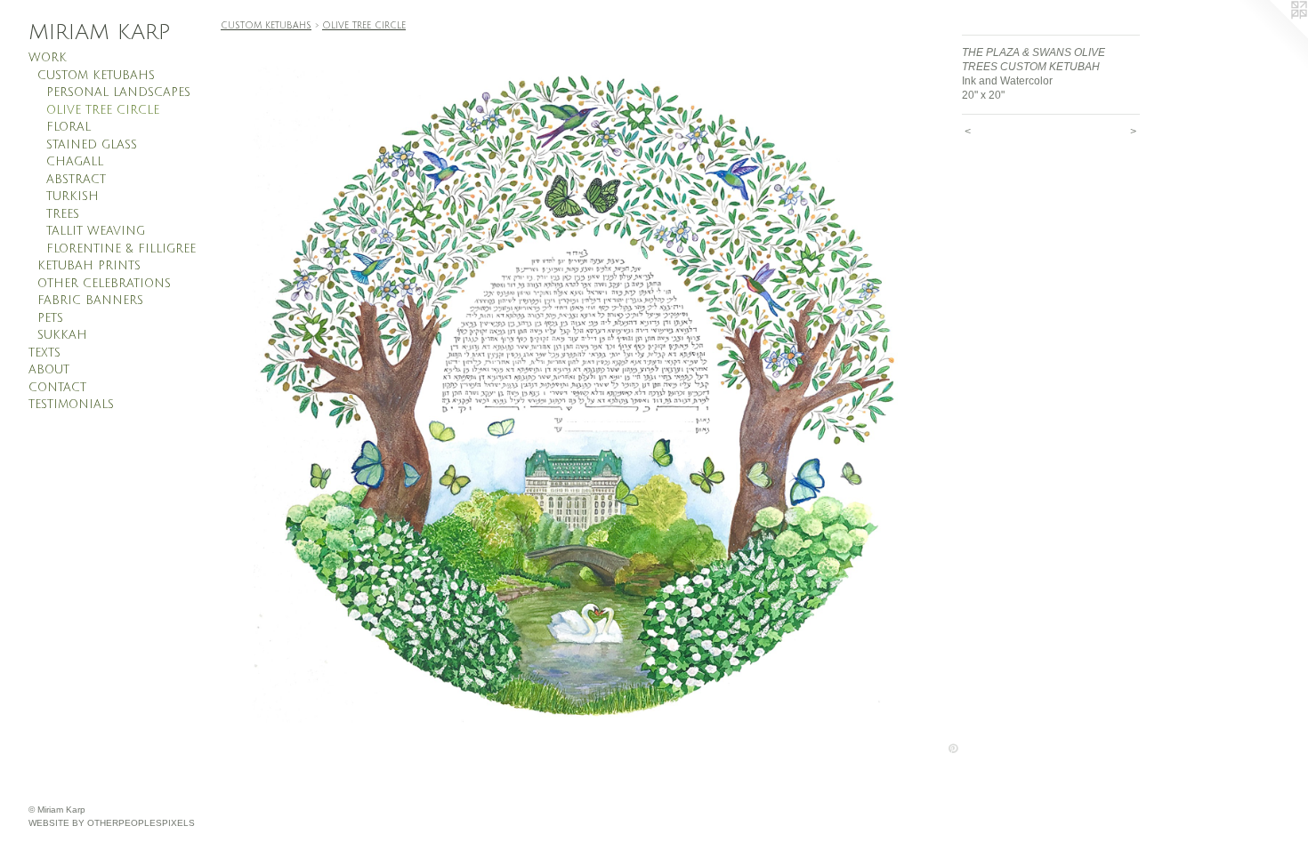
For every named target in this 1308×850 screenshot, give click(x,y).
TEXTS (44, 353)
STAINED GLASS (91, 145)
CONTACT (57, 387)
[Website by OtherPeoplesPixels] (1272, 35)
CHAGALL (74, 162)
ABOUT (48, 370)
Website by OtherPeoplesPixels (111, 823)
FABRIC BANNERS (90, 300)
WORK (47, 58)
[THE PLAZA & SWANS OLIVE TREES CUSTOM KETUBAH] (582, 396)
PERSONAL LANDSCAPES (118, 92)
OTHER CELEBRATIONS (104, 283)
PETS (50, 318)
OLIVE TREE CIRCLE (102, 110)
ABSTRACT (76, 179)
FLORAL (68, 127)
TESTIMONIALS (71, 404)
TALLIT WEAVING (95, 231)
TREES (62, 214)
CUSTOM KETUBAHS (96, 75)
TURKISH (72, 196)
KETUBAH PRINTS (89, 266)
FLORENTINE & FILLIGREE (121, 249)
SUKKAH (62, 335)
